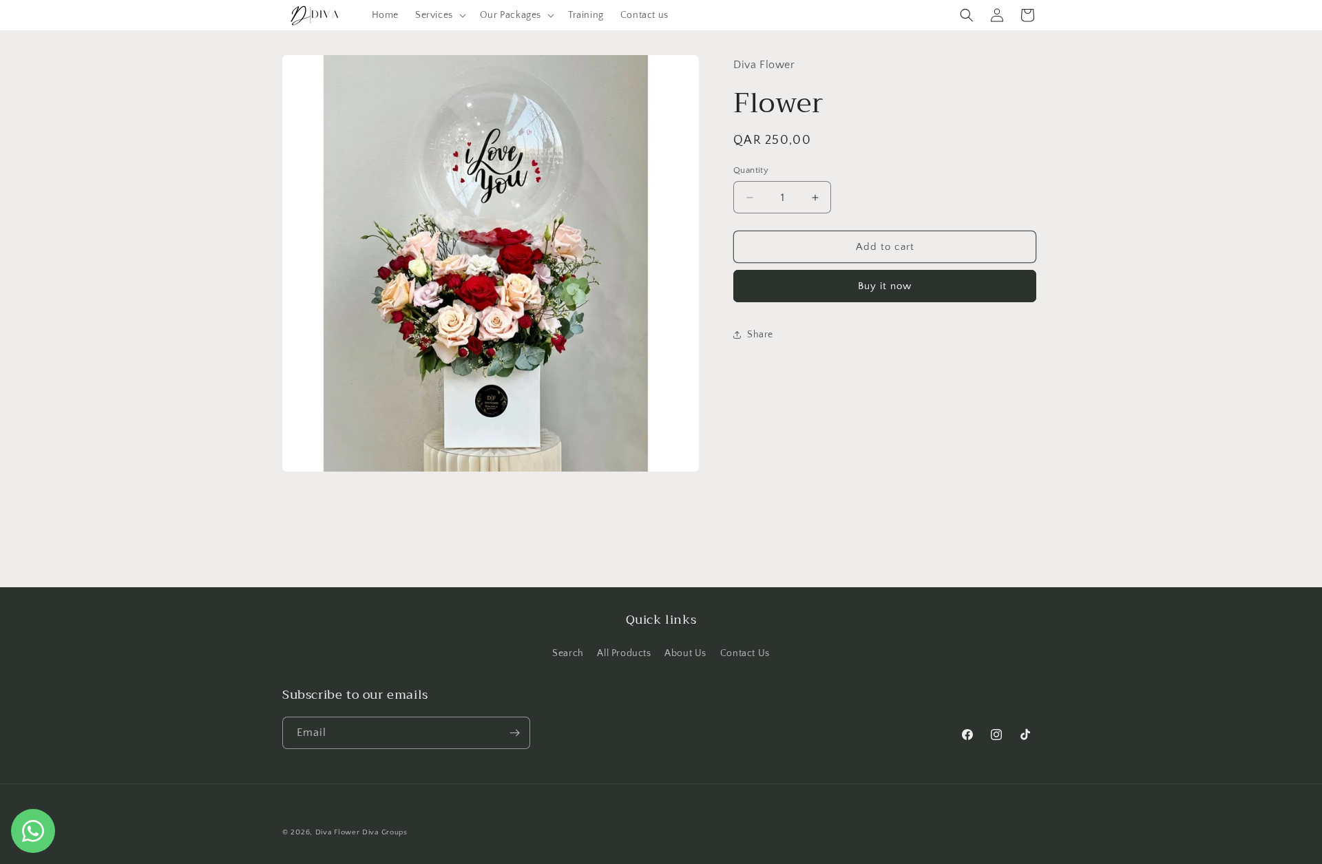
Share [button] (760, 334)
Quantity (750, 170)
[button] (439, 15)
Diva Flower (337, 832)
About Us (685, 653)
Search (568, 653)
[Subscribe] (514, 733)
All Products (624, 653)
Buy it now (885, 286)
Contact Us (745, 653)
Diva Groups (385, 832)
